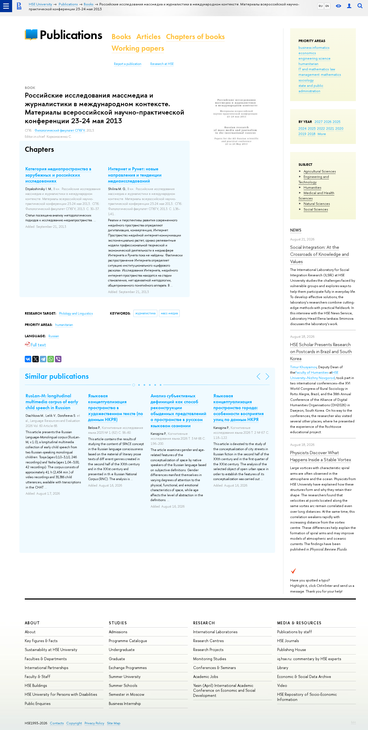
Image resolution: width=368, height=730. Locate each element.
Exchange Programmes (128, 667)
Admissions (118, 631)
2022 (321, 128)
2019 (302, 133)
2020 (339, 128)
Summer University (125, 676)
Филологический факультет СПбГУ (59, 130)
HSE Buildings (36, 685)
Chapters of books (195, 36)
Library (282, 667)
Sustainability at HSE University (51, 649)
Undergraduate (122, 649)
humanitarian (308, 63)
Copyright (74, 723)
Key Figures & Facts (41, 640)
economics (307, 52)
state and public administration (310, 88)
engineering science (314, 58)
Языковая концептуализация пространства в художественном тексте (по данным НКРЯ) (115, 407)
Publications (71, 34)
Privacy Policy (94, 723)
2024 (302, 128)
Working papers (138, 48)
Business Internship (125, 703)
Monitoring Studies (209, 658)
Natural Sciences (317, 203)
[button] (133, 385)
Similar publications (57, 376)
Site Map (113, 723)
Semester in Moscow (126, 694)
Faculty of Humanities (311, 372)
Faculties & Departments (46, 658)
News (295, 230)
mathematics (331, 74)
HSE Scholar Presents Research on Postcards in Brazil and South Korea (321, 351)
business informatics (313, 47)
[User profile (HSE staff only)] (349, 6)
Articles (148, 36)
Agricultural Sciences (320, 171)
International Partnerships (46, 667)
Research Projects (208, 649)
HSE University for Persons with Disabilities (61, 694)
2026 (327, 121)
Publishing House (291, 649)
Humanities (312, 187)
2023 (312, 128)
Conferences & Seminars (214, 667)
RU (321, 6)
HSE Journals (288, 640)
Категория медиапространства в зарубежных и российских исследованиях (58, 175)
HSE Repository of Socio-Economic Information (307, 697)
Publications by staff (294, 631)
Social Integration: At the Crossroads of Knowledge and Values (319, 254)
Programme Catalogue (128, 640)
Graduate (117, 658)
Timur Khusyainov (303, 366)
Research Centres (208, 640)
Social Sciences (316, 209)
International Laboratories (215, 631)
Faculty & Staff (37, 676)
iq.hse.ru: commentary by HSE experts (309, 658)
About (32, 622)
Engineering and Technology (313, 179)
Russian (53, 336)
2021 (330, 128)
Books (121, 36)
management (309, 74)
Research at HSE (162, 64)
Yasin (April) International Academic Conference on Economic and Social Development (224, 690)
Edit (353, 722)
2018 (311, 133)
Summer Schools (123, 685)
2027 (318, 121)
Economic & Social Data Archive (304, 676)
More (322, 133)
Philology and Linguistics (76, 313)
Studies (118, 622)
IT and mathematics (313, 69)
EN (327, 6)
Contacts (57, 723)
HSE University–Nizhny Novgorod (314, 375)
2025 (337, 121)
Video (282, 685)
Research (204, 622)
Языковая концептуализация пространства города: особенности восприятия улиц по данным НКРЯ (238, 407)
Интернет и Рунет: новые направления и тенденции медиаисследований (135, 175)
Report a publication (127, 64)
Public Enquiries (37, 703)
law (332, 69)
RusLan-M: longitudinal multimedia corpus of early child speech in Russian (52, 402)
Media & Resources (299, 622)
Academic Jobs (205, 676)
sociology (306, 80)
